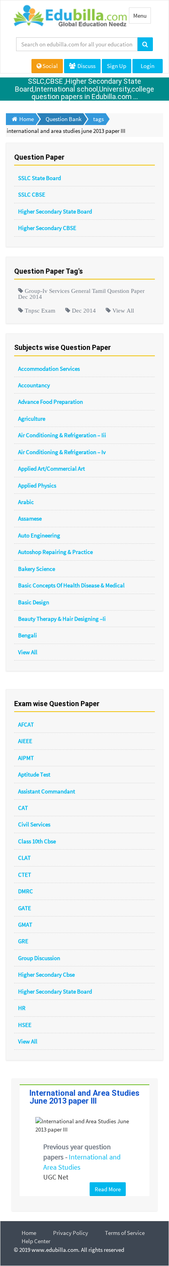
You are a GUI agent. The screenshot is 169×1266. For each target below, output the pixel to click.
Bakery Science (36, 568)
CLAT (24, 857)
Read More (108, 1189)
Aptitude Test (34, 774)
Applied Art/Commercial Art (51, 468)
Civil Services (34, 824)
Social (50, 66)
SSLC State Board (39, 178)
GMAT (25, 924)
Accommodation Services (49, 368)
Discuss (86, 66)
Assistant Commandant (46, 791)
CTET (24, 874)
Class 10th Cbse (37, 841)
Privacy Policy (70, 1233)
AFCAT (26, 724)
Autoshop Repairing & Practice (55, 552)
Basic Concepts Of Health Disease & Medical (71, 585)
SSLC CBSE (31, 194)
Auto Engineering (39, 535)
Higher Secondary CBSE (47, 228)
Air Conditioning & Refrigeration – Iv (62, 452)
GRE (23, 941)
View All (27, 652)
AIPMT (26, 758)
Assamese (30, 518)
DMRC (25, 891)
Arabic (26, 502)
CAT (23, 807)
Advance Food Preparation (50, 401)
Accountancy (34, 385)
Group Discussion (39, 958)
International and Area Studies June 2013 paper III (84, 1097)
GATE (24, 908)
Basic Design (33, 602)
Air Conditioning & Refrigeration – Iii (62, 435)
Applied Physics (37, 485)
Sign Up (116, 66)
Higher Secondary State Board (55, 211)
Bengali (27, 635)
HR (22, 1008)
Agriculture (31, 418)
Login (147, 66)
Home (29, 1233)
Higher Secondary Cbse (46, 974)
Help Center (36, 1241)
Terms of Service (125, 1233)
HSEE (24, 1025)
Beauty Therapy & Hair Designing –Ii (62, 618)
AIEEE (25, 741)
